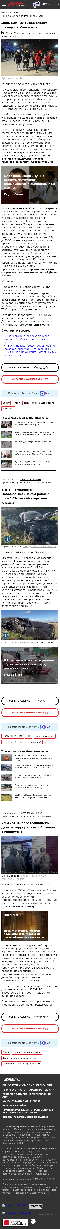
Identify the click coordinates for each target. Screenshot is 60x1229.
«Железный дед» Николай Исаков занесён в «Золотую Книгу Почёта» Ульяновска (35, 452)
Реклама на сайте (14, 1105)
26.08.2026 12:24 (10, 813)
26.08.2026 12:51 (9, 479)
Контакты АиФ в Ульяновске (21, 1101)
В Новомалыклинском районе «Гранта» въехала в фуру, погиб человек (29, 664)
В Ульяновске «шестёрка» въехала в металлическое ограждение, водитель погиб (33, 758)
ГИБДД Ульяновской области (39, 546)
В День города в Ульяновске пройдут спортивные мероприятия (33, 462)
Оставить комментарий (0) (30, 379)
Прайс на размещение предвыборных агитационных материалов (27, 1111)
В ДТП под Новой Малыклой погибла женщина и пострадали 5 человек (33, 796)
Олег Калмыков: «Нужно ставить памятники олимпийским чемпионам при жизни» (29, 182)
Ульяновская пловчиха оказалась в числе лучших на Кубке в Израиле (35, 423)
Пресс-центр (44, 1085)
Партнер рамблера (45, 1214)
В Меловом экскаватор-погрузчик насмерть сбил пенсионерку (31, 786)
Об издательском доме (18, 1085)
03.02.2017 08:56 (10, 12)
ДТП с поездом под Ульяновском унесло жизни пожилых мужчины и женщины (34, 766)
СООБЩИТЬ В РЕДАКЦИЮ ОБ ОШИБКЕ (25, 1117)
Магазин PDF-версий (40, 1089)
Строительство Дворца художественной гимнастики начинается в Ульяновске (34, 433)
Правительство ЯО (12, 78)
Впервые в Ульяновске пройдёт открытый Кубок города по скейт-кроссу (26, 339)
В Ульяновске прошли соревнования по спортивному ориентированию (30, 347)
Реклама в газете (13, 1089)
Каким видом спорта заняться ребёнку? (34, 442)
